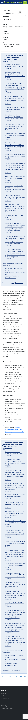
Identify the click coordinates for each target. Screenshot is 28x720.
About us (3, 693)
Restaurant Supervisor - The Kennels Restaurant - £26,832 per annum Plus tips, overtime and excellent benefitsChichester (14, 100)
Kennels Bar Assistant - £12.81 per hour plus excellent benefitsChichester (15, 109)
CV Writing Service (6, 706)
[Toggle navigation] (25, 2)
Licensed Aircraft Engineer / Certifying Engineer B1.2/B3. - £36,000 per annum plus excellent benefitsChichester (15, 75)
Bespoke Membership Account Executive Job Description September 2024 (14, 430)
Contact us (4, 696)
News (2, 711)
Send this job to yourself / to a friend (13, 677)
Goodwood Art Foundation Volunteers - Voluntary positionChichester (14, 66)
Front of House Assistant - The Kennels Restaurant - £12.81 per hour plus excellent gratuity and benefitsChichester (14, 146)
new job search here (17, 283)
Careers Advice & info (7, 708)
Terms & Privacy (5, 698)
